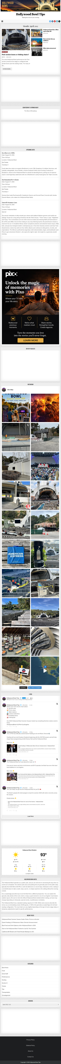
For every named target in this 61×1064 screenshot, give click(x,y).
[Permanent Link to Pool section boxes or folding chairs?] (16, 39)
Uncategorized (6, 995)
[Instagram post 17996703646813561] (45, 612)
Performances (6, 977)
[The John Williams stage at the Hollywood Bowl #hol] (16, 466)
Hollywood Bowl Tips (30, 14)
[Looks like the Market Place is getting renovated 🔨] (16, 495)
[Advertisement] (31, 89)
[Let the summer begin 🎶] (16, 408)
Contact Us (30, 1056)
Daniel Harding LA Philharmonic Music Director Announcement (19, 922)
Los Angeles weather (30, 873)
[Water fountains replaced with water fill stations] (45, 554)
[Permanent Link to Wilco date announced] (36, 51)
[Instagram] (52, 21)
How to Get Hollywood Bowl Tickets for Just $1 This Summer (19, 928)
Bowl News (4, 52)
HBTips (3, 57)
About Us (30, 1051)
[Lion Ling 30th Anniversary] (45, 495)
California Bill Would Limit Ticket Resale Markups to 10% (18, 931)
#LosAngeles (25, 724)
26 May (31, 732)
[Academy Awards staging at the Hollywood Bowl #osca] (16, 641)
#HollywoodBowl (11, 724)
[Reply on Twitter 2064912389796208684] (7, 727)
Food (3, 970)
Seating (4, 980)
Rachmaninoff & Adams (10, 180)
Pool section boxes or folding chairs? (15, 54)
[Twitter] (50, 21)
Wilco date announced (49, 48)
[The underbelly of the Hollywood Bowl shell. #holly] (45, 641)
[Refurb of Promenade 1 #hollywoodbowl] (45, 583)
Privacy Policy (30, 1039)
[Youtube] (55, 21)
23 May (31, 760)
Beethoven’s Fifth (8, 153)
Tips (3, 989)
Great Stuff (5, 973)
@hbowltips (25, 705)
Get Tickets (5, 162)
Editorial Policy (30, 1045)
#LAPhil (19, 724)
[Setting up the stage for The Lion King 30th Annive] (45, 524)
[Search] (59, 21)
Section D (4, 983)
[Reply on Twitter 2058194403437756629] (7, 782)
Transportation (6, 992)
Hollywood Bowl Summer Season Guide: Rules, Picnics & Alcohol (20, 919)
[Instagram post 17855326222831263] (45, 671)
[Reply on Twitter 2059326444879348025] (7, 755)
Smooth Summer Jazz (9, 202)
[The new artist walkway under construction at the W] (45, 437)
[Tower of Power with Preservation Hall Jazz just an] (45, 408)
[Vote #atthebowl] (16, 671)
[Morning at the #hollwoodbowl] (16, 612)
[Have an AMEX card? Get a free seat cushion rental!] (16, 554)
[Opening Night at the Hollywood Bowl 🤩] (45, 466)
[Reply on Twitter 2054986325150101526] (7, 811)
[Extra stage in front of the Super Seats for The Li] (16, 524)
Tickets (4, 986)
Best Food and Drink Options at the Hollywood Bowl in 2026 (19, 925)
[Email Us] (57, 21)
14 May (31, 787)
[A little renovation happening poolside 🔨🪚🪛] (16, 437)
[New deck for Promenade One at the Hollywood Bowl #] (16, 583)
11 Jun (31, 705)
